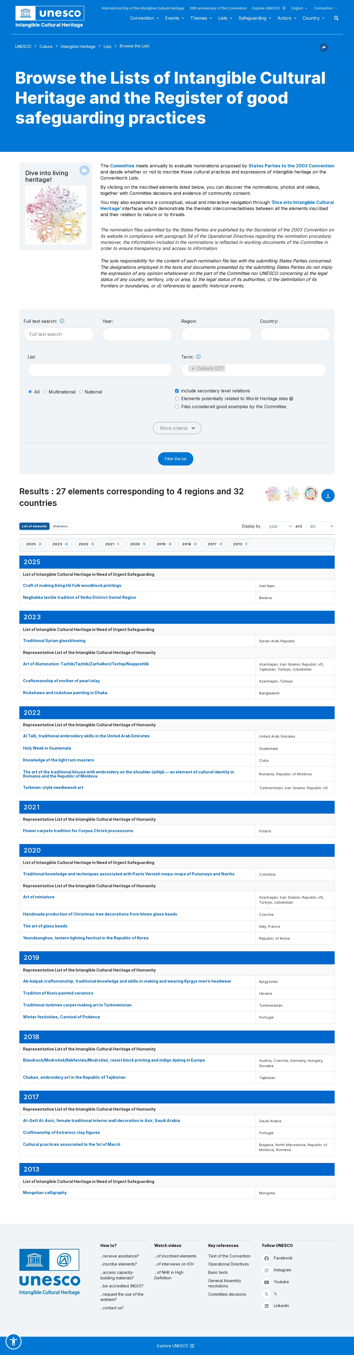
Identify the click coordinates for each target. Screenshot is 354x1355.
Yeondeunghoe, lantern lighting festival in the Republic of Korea (86, 937)
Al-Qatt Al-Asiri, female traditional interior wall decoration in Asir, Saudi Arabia (101, 1120)
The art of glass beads (45, 926)
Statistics (60, 526)
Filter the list (175, 458)
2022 (88, 545)
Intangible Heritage (78, 46)
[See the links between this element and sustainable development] (311, 493)
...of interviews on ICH (174, 1264)
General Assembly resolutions (224, 1283)
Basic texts (218, 1272)
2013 (242, 545)
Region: (189, 321)
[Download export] (328, 498)
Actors (284, 18)
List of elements (34, 526)
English (297, 8)
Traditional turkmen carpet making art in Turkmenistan (77, 1005)
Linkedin (281, 1305)
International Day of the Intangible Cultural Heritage (143, 8)
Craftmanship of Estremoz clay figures (61, 1132)
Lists (222, 18)
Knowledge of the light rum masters (58, 760)
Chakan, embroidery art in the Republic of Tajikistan (74, 1077)
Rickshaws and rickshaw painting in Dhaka (65, 692)
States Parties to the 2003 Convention (291, 165)
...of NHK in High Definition (168, 1275)
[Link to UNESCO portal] (52, 13)
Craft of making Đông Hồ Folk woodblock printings (72, 585)
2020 (139, 545)
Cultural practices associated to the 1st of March (71, 1144)
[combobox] (137, 334)
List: (32, 357)
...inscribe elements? (118, 1264)
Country (311, 18)
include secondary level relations (215, 390)
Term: (188, 357)
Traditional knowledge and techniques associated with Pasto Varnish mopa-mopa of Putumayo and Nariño (129, 873)
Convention (142, 18)
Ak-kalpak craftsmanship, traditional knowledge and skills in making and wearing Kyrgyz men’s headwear (127, 981)
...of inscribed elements (175, 1256)
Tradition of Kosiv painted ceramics (58, 993)
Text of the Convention (229, 1256)
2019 (165, 545)
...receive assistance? (119, 1256)
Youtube (281, 1281)
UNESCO (23, 46)
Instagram (282, 1269)
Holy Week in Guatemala (47, 748)
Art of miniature (38, 896)
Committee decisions (227, 1294)
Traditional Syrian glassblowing (54, 640)
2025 (35, 545)
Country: (269, 321)
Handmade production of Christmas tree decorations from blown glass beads (100, 914)
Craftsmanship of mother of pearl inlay (61, 680)
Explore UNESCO (266, 8)
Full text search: (41, 321)
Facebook (283, 1258)
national (93, 392)
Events (172, 18)
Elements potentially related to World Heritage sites (235, 398)
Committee (122, 165)
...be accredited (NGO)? (122, 1286)
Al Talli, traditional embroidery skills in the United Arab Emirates (86, 735)
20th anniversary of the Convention (218, 8)
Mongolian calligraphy (45, 1192)
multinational (62, 392)
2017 (217, 545)
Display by (251, 526)
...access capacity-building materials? (117, 1275)
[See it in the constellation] (273, 493)
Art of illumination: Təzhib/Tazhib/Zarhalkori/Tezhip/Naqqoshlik (86, 663)
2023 (61, 545)
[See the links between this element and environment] (292, 493)
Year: (107, 321)
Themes (198, 18)
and (298, 526)
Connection (323, 8)
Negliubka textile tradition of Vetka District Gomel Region (79, 597)
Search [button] (335, 18)
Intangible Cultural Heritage (49, 25)
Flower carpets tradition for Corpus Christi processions (78, 830)
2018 (191, 545)
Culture (46, 46)
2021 (114, 545)
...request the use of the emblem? (122, 1297)
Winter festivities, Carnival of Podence (61, 1016)
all (37, 392)
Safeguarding (252, 18)
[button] (323, 50)
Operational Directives (228, 1264)
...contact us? (112, 1307)
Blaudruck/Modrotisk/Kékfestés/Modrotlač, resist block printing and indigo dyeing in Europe (114, 1060)
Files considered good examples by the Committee (233, 406)
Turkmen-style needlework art (53, 787)
